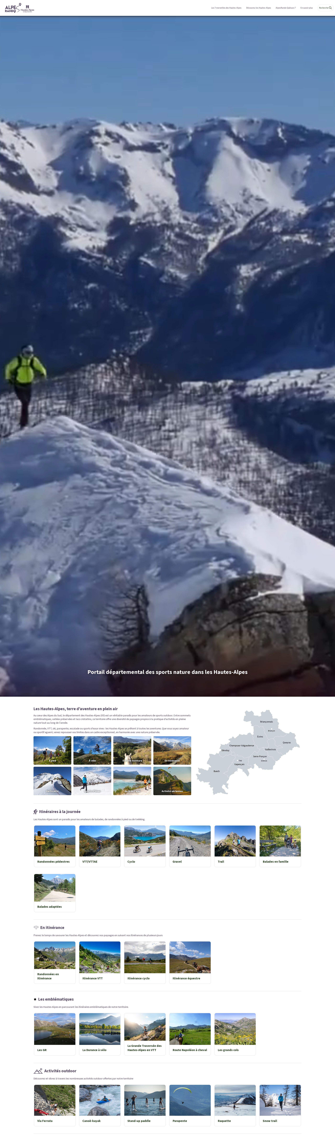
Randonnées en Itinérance (48, 976)
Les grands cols (228, 1050)
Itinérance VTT (92, 978)
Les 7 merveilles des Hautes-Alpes (226, 7)
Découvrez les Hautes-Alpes (258, 7)
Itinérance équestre (186, 978)
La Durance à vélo (94, 1050)
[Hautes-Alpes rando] (18, 8)
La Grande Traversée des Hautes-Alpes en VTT (144, 1048)
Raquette (224, 1121)
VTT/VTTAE (89, 861)
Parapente (180, 1121)
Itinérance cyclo (138, 978)
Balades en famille (275, 861)
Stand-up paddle (138, 1121)
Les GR (42, 1050)
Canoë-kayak (91, 1121)
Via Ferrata (44, 1121)
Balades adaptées (49, 906)
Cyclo (131, 861)
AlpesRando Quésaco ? (286, 7)
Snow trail (270, 1121)
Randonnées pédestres (53, 861)
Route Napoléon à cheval (190, 1050)
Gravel (177, 861)
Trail (221, 861)
